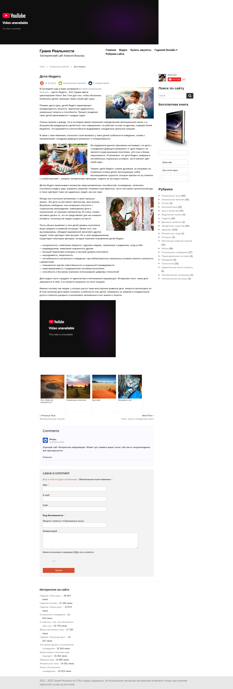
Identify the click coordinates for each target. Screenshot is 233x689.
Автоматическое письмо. (52, 419)
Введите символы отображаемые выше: (63, 521)
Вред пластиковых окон (52, 629)
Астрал (165, 203)
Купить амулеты (140, 50)
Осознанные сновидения (175, 252)
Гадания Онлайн (165, 50)
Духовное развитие (171, 222)
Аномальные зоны (171, 195)
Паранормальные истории (175, 256)
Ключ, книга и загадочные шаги (137, 419)
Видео (123, 50)
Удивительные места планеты (177, 267)
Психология (168, 263)
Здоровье (167, 229)
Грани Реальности (57, 50)
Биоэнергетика (169, 207)
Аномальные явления (173, 199)
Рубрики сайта (115, 53)
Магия (165, 248)
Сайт (45, 505)
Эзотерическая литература (176, 275)
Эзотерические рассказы (174, 278)
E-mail (47, 495)
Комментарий (50, 531)
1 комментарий (101, 83)
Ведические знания (172, 214)
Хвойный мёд (47, 659)
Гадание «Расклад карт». (53, 637)
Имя (46, 485)
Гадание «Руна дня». (51, 595)
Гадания (166, 218)
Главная (111, 50)
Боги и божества (170, 210)
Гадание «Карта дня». (51, 607)
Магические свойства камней (177, 241)
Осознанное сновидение (52, 614)
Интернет (167, 237)
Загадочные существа (173, 226)
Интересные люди (171, 233)
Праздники (167, 259)
